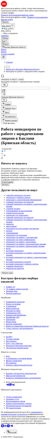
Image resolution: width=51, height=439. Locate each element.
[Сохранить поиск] (3, 91)
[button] (3, 50)
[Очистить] (4, 85)
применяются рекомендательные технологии (21, 413)
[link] (5, 43)
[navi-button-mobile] (3, 57)
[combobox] (12, 79)
